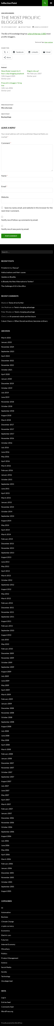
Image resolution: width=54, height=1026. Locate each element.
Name (4, 175)
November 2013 (7, 548)
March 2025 (6, 338)
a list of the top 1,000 (37, 33)
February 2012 (7, 603)
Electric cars (6, 935)
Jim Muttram (25, 27)
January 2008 (6, 758)
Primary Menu (51, 3)
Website (5, 197)
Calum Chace (6, 321)
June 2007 (5, 790)
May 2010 (5, 644)
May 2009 (5, 685)
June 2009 (5, 681)
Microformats (7, 106)
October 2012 (6, 580)
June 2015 (5, 489)
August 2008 (6, 726)
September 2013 (7, 553)
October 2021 (6, 370)
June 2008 (5, 736)
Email (4, 186)
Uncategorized (7, 13)
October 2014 (6, 511)
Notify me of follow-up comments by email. (19, 220)
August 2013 (6, 557)
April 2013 (5, 571)
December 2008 (7, 708)
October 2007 (6, 772)
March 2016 (6, 466)
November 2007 (7, 768)
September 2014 (7, 516)
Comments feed (7, 1007)
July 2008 (5, 731)
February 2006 (7, 864)
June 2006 (5, 845)
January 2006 (6, 868)
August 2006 (6, 836)
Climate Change (7, 921)
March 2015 (6, 498)
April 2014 (5, 530)
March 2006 (6, 859)
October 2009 (6, 662)
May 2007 (5, 795)
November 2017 (7, 429)
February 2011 (7, 626)
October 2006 (6, 827)
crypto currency (7, 926)
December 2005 (7, 873)
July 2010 (5, 639)
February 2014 (7, 539)
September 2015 (7, 484)
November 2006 (7, 822)
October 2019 (6, 388)
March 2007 (6, 804)
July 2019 (5, 392)
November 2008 (7, 713)
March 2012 (6, 598)
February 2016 (7, 470)
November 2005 (7, 877)
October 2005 (6, 882)
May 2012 (5, 594)
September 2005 (7, 886)
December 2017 (7, 424)
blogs (45, 42)
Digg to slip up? (33, 71)
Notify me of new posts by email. (15, 229)
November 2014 (7, 507)
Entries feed (6, 1002)
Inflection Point (9, 3)
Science (4, 963)
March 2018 (6, 420)
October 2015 (6, 479)
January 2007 (6, 813)
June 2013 (5, 562)
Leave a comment (41, 27)
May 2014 (5, 525)
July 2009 (5, 676)
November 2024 (7, 347)
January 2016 (6, 475)
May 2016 (5, 457)
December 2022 (7, 360)
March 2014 (6, 534)
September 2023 (7, 351)
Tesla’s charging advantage (24, 307)
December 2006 (7, 818)
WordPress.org (7, 1011)
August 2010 (6, 635)
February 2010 (7, 649)
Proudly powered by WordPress (11, 1023)
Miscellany (5, 949)
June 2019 (5, 397)
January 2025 (6, 342)
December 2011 (7, 607)
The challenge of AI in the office (13, 286)
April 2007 (5, 800)
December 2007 (7, 763)
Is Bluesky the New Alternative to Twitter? (17, 281)
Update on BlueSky (8, 277)
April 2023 (5, 356)
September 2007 (7, 777)
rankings (50, 42)
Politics (4, 953)
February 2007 (7, 809)
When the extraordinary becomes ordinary (31, 321)
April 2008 (5, 745)
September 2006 (7, 832)
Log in (3, 998)
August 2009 (6, 671)
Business (4, 917)
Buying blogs (6, 115)
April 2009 (5, 690)
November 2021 (7, 365)
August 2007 (6, 781)
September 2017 (7, 434)
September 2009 (7, 667)
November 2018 (7, 402)
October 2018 (6, 406)
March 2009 (6, 694)
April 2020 (5, 374)
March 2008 (6, 749)
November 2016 (7, 438)
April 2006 (5, 854)
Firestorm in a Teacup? (10, 268)
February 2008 (7, 754)
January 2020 (6, 379)
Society (4, 972)
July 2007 (5, 786)
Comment (6, 143)
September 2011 (7, 617)
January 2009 (6, 704)
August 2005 (6, 891)
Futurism (4, 940)
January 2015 (6, 502)
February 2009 (7, 699)
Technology (5, 976)
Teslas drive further (16, 303)
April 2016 (5, 461)
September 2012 (7, 585)
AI (2, 908)
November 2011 (7, 612)
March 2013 (6, 575)
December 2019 (7, 383)
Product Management (9, 958)
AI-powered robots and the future (23, 316)
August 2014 (6, 521)
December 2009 (7, 653)
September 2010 (7, 630)
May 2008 (5, 740)
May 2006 (5, 850)
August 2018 (6, 415)
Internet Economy (8, 944)
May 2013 (5, 566)
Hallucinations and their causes (13, 272)
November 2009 (7, 658)
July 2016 (5, 447)
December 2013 (7, 543)
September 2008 (7, 722)
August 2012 (6, 589)
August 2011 (6, 621)
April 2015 (5, 493)
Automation (6, 912)
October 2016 (6, 443)
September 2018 (7, 411)
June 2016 (5, 452)
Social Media (6, 967)
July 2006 (5, 841)
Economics (5, 931)
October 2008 (6, 717)
